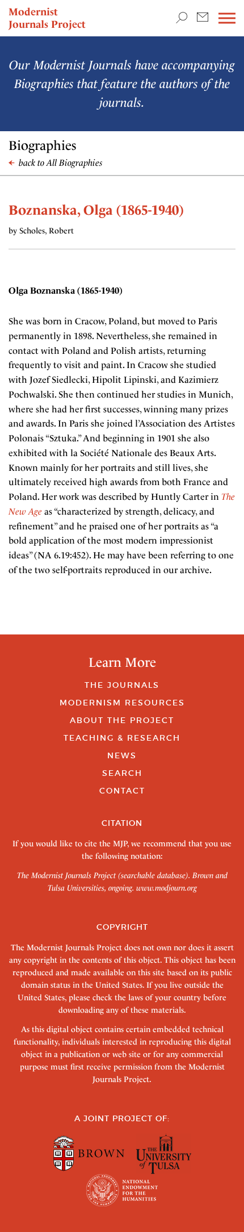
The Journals (122, 685)
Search (122, 773)
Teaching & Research (122, 738)
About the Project (122, 720)
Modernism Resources (122, 703)
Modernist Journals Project (47, 18)
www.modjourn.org (166, 887)
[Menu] (226, 18)
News (122, 755)
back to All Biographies (59, 162)
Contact (122, 791)
